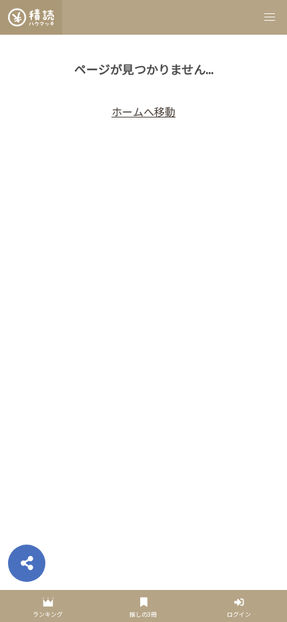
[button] (269, 17)
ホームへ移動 (143, 111)
